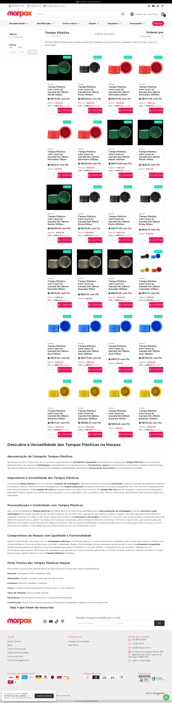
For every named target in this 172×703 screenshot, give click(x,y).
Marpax (50, 84)
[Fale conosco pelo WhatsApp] (166, 697)
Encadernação (17, 23)
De (11, 47)
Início (46, 36)
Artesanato (136, 23)
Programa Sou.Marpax (78, 641)
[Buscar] (122, 14)
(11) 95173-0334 (18, 6)
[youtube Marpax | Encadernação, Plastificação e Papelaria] (153, 6)
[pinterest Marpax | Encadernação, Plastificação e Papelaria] (162, 6)
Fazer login (153, 14)
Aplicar (32, 52)
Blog (9, 645)
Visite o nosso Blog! (141, 660)
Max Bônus (73, 645)
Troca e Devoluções (16, 649)
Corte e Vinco (69, 23)
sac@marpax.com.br (56, 6)
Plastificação (44, 23)
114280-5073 (35, 6)
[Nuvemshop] (155, 694)
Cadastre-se (140, 14)
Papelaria (113, 23)
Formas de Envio (15, 656)
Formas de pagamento (18, 660)
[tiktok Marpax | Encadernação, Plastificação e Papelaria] (158, 6)
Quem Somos (14, 641)
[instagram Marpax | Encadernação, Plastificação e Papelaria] (149, 6)
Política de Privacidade (18, 652)
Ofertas (158, 23)
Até (20, 47)
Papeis (92, 23)
